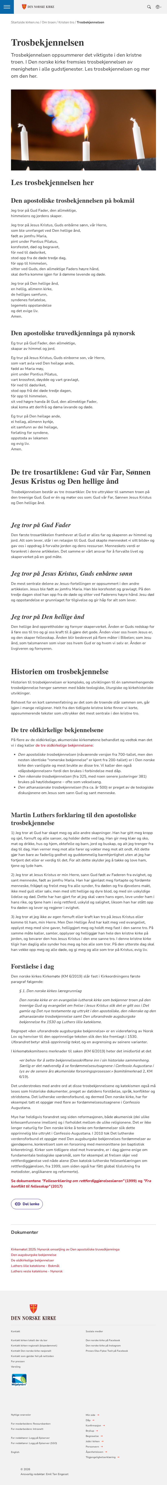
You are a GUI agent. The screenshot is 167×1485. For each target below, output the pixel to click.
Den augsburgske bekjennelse (33, 1255)
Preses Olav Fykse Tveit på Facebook (107, 1350)
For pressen (18, 1361)
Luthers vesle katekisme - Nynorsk (37, 1271)
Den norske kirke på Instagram (103, 1345)
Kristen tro (66, 22)
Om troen (49, 22)
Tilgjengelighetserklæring (100, 1457)
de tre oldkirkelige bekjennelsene (64, 745)
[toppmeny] (7, 7)
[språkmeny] (159, 7)
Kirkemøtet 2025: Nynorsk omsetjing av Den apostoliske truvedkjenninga (65, 1249)
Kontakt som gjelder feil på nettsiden (32, 1356)
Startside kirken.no (25, 22)
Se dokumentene (26, 1180)
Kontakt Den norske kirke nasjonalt (31, 1350)
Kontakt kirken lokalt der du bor (29, 1340)
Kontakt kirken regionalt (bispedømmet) (34, 1345)
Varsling (15, 1366)
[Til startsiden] (33, 1311)
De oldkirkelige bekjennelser (32, 1260)
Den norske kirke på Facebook (103, 1340)
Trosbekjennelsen (90, 22)
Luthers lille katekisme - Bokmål (35, 1266)
